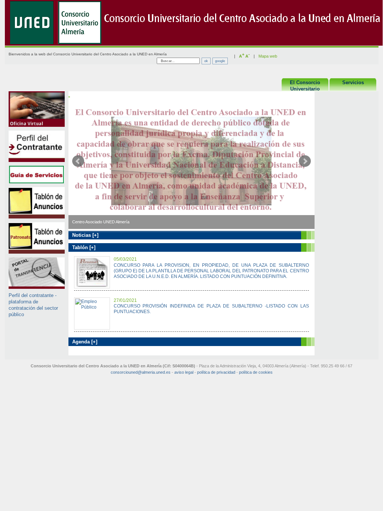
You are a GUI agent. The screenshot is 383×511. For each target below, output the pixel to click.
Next (305, 161)
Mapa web (267, 56)
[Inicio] (196, 22)
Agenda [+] (84, 341)
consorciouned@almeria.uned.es (141, 372)
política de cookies (256, 372)
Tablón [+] (83, 247)
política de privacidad (216, 372)
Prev (78, 161)
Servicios (353, 82)
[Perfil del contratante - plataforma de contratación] (346, 110)
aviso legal (183, 372)
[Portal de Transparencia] (37, 272)
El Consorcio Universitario (305, 85)
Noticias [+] (85, 235)
